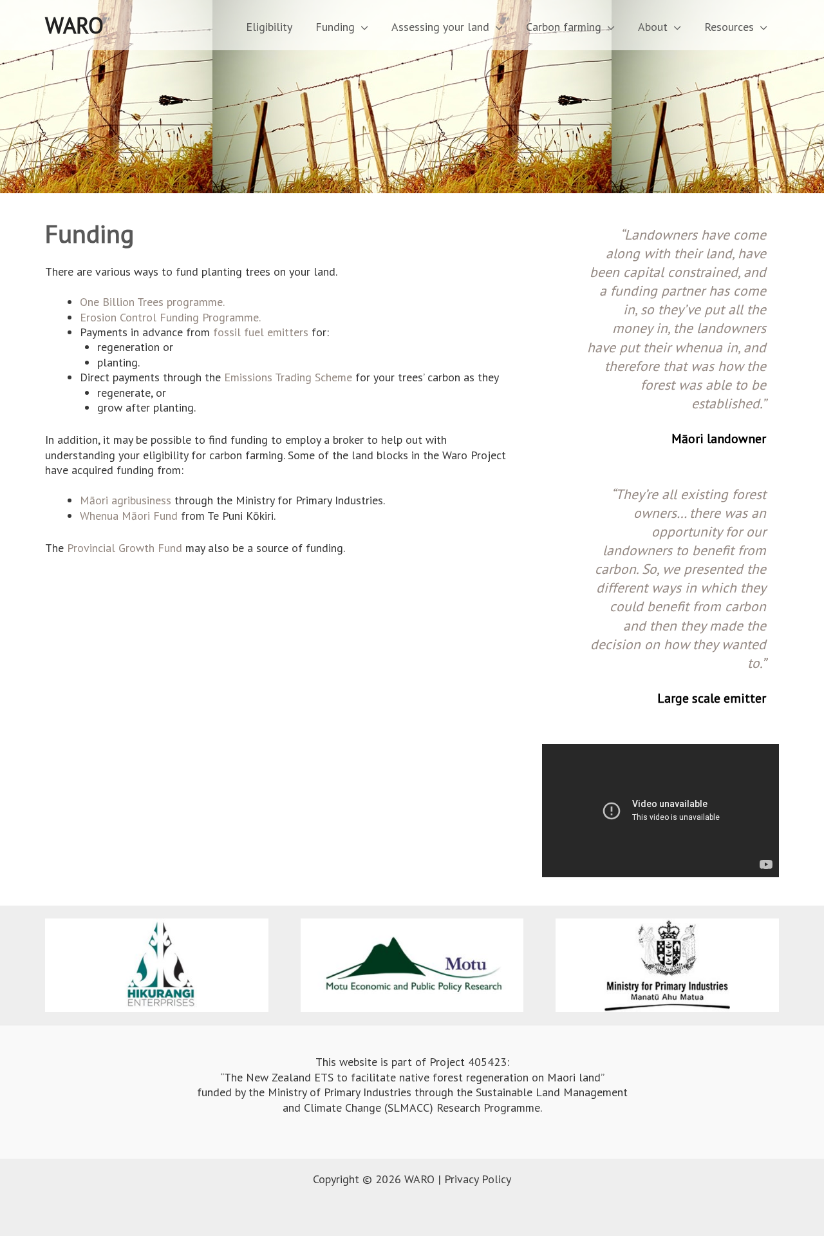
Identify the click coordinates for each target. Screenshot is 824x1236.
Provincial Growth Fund (124, 547)
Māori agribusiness (125, 500)
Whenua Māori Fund (129, 515)
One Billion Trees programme (151, 301)
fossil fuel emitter (258, 332)
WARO (74, 25)
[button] (361, 26)
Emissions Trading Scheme (288, 377)
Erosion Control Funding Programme (169, 317)
